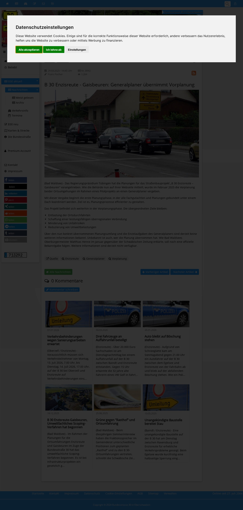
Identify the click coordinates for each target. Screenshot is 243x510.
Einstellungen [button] (77, 49)
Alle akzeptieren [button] (29, 49)
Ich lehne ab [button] (54, 49)
